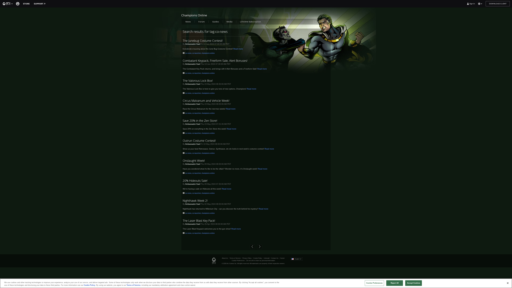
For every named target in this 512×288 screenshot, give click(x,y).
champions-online (208, 53)
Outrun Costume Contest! (199, 141)
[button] (7, 4)
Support (38, 4)
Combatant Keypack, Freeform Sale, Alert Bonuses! (215, 61)
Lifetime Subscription (250, 21)
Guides (215, 21)
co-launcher (196, 53)
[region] (256, 283)
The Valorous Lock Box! (198, 81)
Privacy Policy (247, 258)
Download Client (497, 4)
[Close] (508, 283)
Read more (238, 49)
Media (229, 21)
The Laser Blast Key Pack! (199, 221)
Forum (201, 21)
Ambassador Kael (192, 44)
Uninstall (266, 258)
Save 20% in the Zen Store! (200, 121)
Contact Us (274, 258)
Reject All (395, 283)
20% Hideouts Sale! (195, 181)
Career (282, 258)
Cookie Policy (257, 258)
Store (26, 4)
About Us (225, 258)
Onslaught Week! (194, 161)
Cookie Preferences (238, 260)
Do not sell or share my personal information (260, 260)
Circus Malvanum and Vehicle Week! (206, 101)
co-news (188, 53)
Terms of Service (235, 258)
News (188, 21)
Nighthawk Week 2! (195, 201)
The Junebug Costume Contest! (203, 41)
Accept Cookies (413, 283)
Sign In (472, 4)
